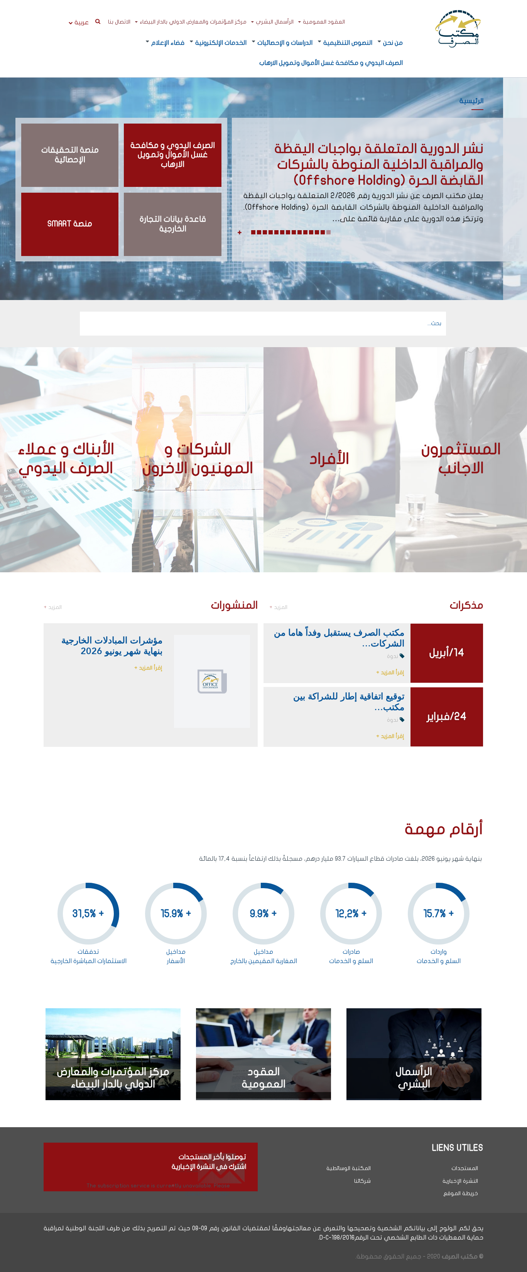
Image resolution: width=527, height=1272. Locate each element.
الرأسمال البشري (275, 22)
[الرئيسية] (458, 28)
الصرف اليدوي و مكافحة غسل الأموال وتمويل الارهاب (331, 62)
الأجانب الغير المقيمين (463, 442)
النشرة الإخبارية (460, 1181)
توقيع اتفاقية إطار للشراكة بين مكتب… (348, 701)
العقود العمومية (324, 22)
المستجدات (464, 1168)
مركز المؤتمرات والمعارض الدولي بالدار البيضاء (193, 22)
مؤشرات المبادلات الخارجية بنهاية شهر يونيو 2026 (111, 645)
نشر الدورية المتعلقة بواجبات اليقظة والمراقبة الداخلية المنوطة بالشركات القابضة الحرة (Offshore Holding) (378, 164)
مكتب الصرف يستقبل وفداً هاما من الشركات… (339, 637)
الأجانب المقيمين (340, 452)
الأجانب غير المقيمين (333, 431)
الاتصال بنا (119, 22)
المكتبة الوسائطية (348, 1168)
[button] (328, 232)
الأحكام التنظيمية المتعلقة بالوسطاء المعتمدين (73, 466)
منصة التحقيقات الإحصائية (70, 155)
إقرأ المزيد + (390, 672)
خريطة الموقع (460, 1193)
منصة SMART (69, 224)
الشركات (222, 466)
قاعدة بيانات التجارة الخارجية (173, 224)
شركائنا (362, 1181)
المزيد (278, 607)
